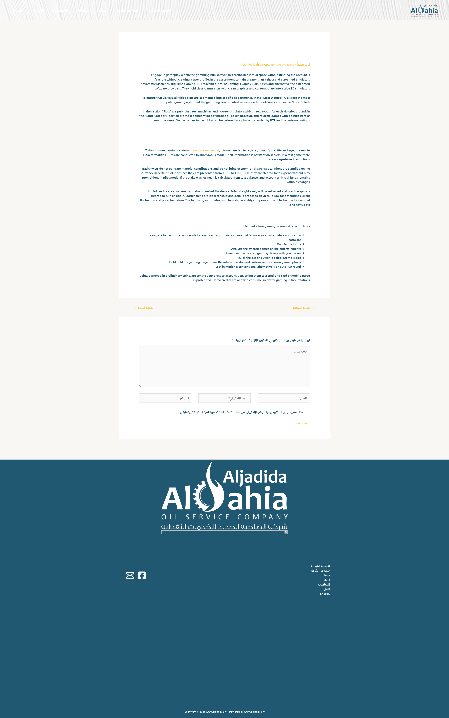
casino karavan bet (206, 150)
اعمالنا (82, 10)
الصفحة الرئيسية (160, 10)
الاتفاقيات (61, 10)
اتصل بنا (38, 10)
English (18, 10)
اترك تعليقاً (303, 64)
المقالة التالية (144, 307)
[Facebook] (142, 575)
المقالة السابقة (304, 307)
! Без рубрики (285, 64)
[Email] (130, 575)
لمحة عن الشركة (127, 10)
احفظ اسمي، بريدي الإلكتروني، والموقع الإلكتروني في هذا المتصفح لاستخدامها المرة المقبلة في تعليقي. (242, 412)
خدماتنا (101, 10)
